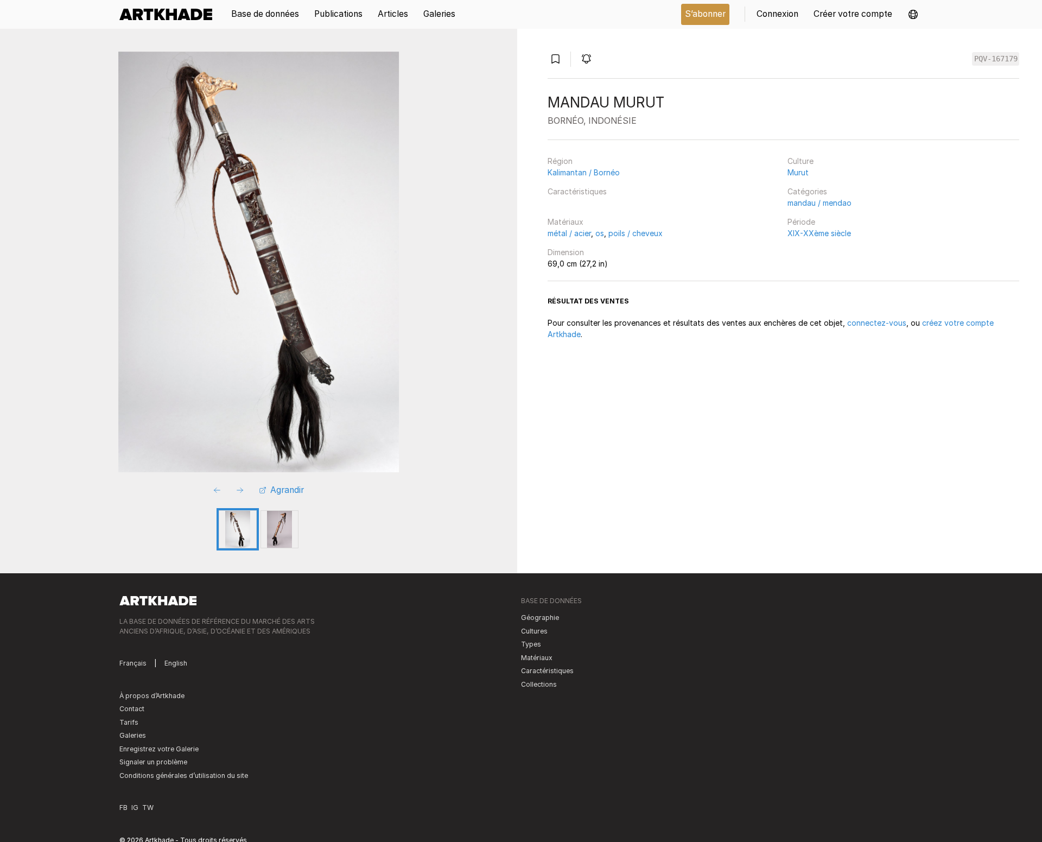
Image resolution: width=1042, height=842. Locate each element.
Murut (798, 172)
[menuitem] (169, 14)
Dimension (566, 252)
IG (134, 807)
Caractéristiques (577, 191)
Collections (539, 684)
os (599, 233)
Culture (800, 161)
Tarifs (128, 722)
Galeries (132, 735)
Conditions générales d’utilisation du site (183, 775)
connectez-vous (876, 322)
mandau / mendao (819, 202)
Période (801, 221)
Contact (131, 709)
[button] (913, 14)
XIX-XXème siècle (819, 233)
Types (531, 644)
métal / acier (569, 233)
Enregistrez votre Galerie (159, 749)
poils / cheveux (635, 233)
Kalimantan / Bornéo (584, 172)
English (175, 663)
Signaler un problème (153, 762)
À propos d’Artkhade (152, 696)
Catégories (807, 191)
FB (123, 807)
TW (148, 807)
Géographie (540, 617)
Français (133, 663)
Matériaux (565, 221)
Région (560, 161)
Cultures (534, 631)
